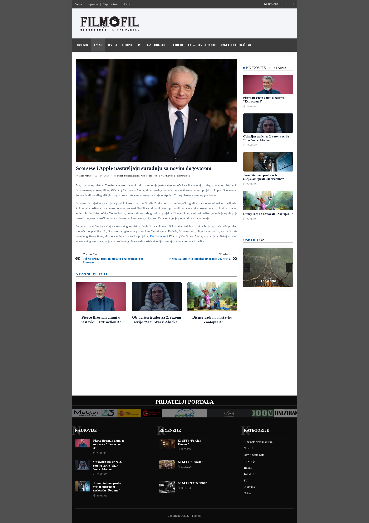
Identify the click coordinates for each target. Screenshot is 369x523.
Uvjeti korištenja (110, 4)
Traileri (112, 45)
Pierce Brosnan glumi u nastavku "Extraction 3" (108, 444)
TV (139, 45)
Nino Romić (85, 175)
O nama (78, 4)
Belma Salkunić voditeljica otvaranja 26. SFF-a (200, 258)
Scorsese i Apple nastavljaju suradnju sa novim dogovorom (143, 168)
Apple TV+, (159, 175)
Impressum (93, 4)
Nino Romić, (147, 175)
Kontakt (127, 4)
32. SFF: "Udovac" (190, 461)
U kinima (249, 486)
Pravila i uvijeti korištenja (236, 45)
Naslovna (82, 45)
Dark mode (271, 4)
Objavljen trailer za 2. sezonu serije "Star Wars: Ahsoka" (107, 465)
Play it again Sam (155, 45)
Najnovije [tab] (256, 68)
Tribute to (176, 45)
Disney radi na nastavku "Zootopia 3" (268, 214)
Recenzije (127, 45)
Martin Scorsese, (125, 175)
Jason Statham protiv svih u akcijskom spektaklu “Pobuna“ (107, 486)
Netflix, (137, 175)
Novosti (97, 45)
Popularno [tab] (277, 68)
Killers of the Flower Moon (177, 175)
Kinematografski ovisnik (202, 45)
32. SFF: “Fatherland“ (192, 483)
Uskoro (251, 240)
